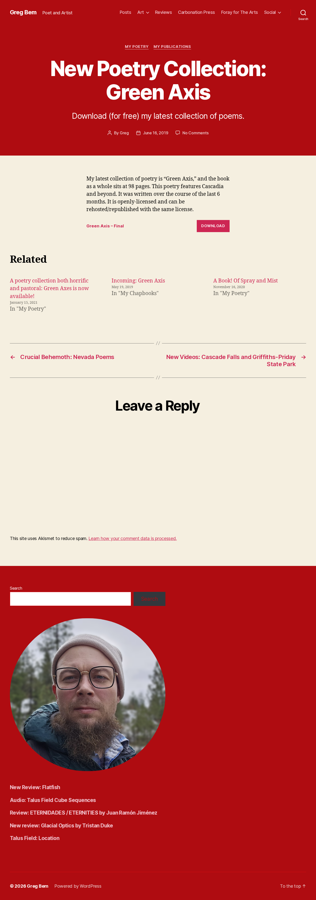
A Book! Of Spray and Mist (245, 281)
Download (213, 225)
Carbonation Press (196, 12)
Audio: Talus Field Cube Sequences (53, 800)
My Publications (172, 46)
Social (270, 12)
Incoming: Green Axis (138, 281)
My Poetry (137, 46)
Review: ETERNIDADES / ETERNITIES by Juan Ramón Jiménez (83, 813)
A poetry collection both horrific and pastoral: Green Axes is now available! (49, 289)
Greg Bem (23, 12)
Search (16, 588)
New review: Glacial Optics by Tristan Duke (61, 825)
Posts (125, 12)
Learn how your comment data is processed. (132, 538)
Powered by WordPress (77, 886)
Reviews (163, 12)
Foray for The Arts (239, 12)
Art (140, 12)
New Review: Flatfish (35, 787)
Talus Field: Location (34, 838)
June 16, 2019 (155, 132)
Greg (124, 132)
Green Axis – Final (105, 225)
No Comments (195, 132)
